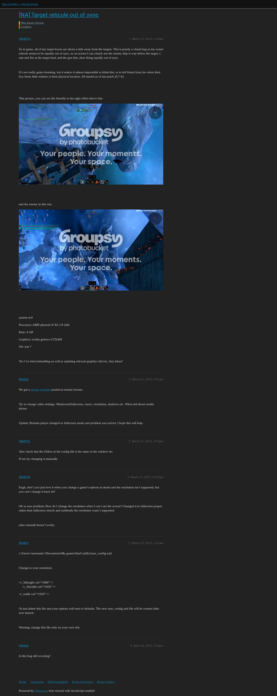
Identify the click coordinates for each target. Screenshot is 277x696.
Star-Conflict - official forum (20, 4)
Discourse (41, 690)
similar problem (41, 389)
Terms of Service (82, 681)
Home (23, 681)
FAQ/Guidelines (58, 681)
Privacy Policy (106, 681)
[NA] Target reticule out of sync (59, 15)
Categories (37, 681)
